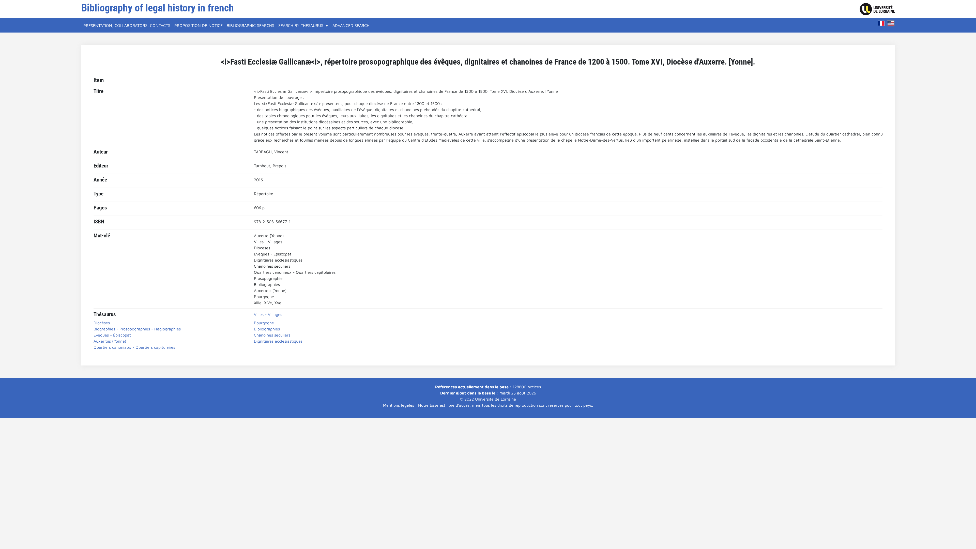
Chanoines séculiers (272, 335)
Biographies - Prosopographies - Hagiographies (137, 329)
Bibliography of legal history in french (157, 8)
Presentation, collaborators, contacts (126, 25)
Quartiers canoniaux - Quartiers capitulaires (134, 347)
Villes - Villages (268, 314)
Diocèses (102, 323)
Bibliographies (267, 329)
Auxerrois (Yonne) (110, 341)
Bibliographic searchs (250, 25)
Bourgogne (264, 323)
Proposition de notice (198, 25)
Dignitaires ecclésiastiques (278, 341)
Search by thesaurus (300, 25)
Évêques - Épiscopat (112, 335)
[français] (881, 23)
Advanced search (351, 25)
